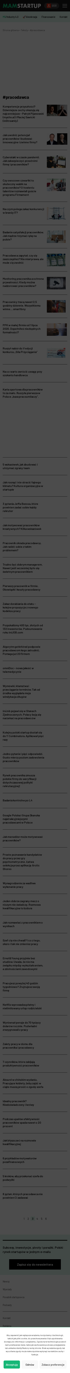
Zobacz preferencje (53, 1364)
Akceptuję (12, 1364)
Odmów (29, 1364)
